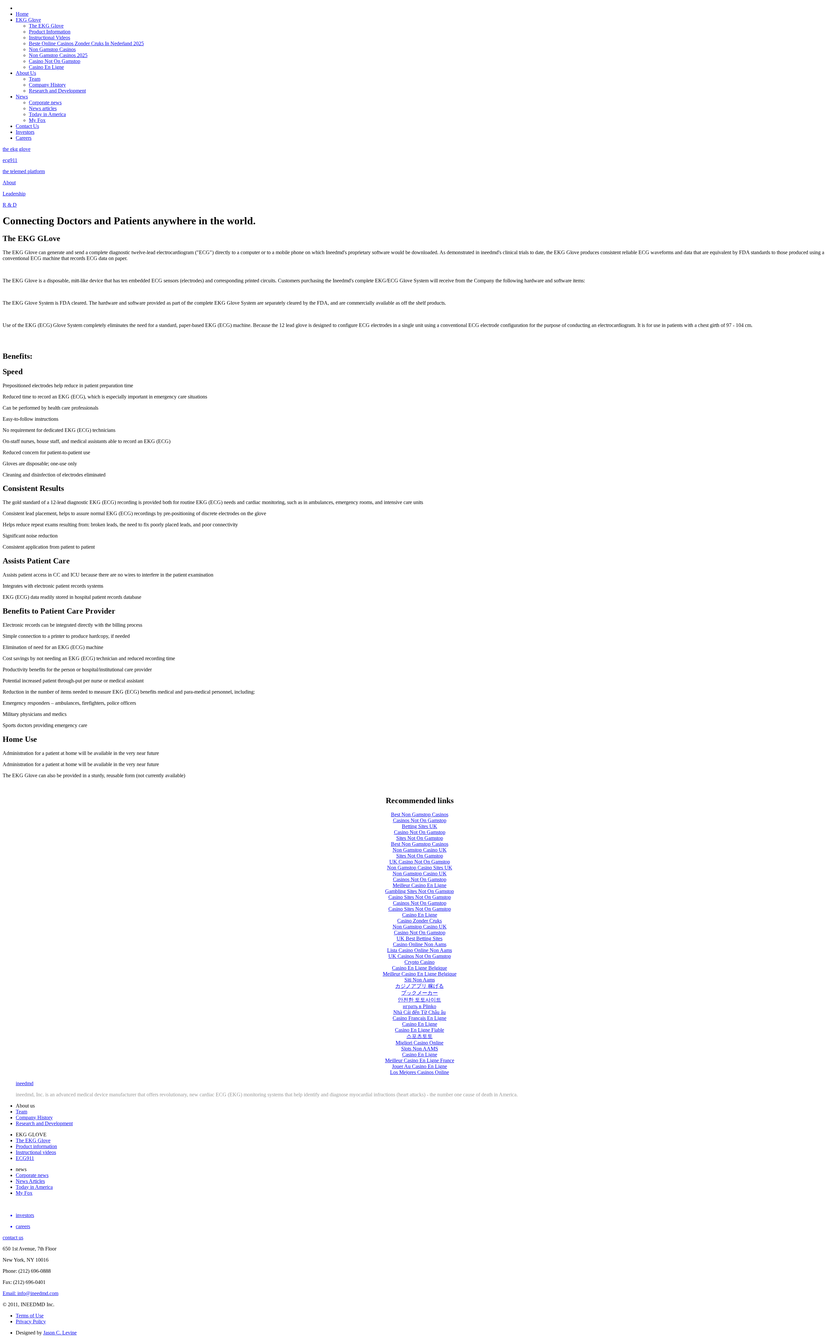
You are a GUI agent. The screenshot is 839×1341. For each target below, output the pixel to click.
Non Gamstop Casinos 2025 (58, 55)
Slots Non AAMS (419, 1048)
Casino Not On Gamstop (54, 61)
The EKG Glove (46, 26)
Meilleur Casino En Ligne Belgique (420, 974)
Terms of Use (30, 1315)
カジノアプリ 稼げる (419, 986)
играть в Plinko (419, 1006)
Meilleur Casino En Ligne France (419, 1060)
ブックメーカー (419, 993)
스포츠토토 (419, 1036)
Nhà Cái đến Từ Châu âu (419, 1012)
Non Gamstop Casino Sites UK (419, 867)
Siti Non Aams (419, 980)
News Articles (30, 1181)
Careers (23, 138)
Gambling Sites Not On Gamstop (419, 891)
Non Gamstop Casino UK (420, 850)
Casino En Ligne (46, 67)
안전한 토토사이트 (419, 1000)
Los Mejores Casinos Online (419, 1072)
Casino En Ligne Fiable (419, 1030)
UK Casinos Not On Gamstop (419, 956)
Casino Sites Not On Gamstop (419, 897)
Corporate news (45, 102)
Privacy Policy (31, 1321)
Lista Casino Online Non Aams (419, 950)
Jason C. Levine (60, 1332)
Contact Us (27, 126)
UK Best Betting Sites (419, 938)
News (22, 96)
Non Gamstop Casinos (52, 49)
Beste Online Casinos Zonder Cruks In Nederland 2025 (86, 43)
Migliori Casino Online (419, 1043)
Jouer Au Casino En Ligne (419, 1066)
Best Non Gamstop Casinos (419, 814)
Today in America (47, 114)
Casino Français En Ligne (419, 1018)
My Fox (37, 120)
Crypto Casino (419, 962)
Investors (25, 132)
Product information (36, 1146)
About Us (26, 73)
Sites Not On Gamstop (419, 838)
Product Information (49, 31)
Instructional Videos (49, 37)
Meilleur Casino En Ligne (419, 885)
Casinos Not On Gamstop (419, 820)
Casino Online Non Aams (419, 944)
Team (34, 79)
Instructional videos (36, 1152)
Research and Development (57, 90)
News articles (43, 108)
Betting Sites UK (419, 826)
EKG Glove (28, 20)
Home (22, 14)
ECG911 (25, 1158)
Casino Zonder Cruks (419, 921)
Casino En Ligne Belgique (419, 968)
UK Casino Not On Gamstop (419, 861)
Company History (47, 85)
